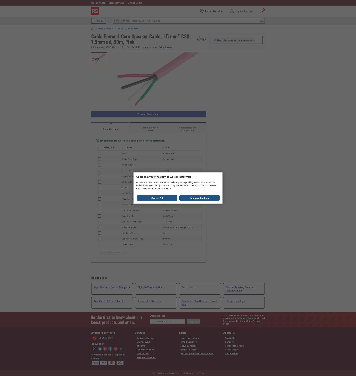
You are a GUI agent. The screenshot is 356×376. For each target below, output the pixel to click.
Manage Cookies (199, 198)
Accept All (157, 198)
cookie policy (146, 188)
